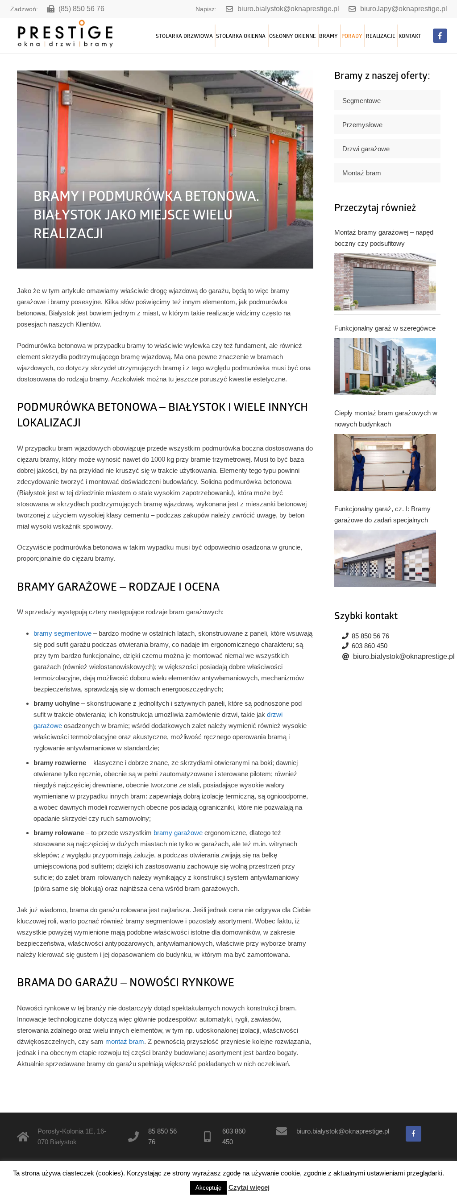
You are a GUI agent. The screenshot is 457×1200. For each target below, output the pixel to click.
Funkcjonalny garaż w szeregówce (385, 328)
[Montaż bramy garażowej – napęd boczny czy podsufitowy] (385, 281)
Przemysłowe (362, 124)
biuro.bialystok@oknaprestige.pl (288, 8)
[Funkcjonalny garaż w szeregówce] (385, 366)
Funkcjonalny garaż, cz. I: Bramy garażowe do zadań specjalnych (382, 514)
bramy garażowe (178, 832)
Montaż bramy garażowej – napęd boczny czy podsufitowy (383, 237)
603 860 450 (369, 646)
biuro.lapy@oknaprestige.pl (403, 8)
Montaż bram (361, 173)
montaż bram (124, 1041)
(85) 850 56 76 (81, 8)
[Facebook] (440, 36)
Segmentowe (361, 100)
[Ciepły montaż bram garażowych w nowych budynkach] (385, 462)
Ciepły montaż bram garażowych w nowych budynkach (385, 418)
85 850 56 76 (370, 636)
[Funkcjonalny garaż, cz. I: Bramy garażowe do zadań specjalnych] (385, 558)
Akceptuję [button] (208, 1187)
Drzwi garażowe (366, 149)
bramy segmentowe (62, 633)
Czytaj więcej (249, 1187)
